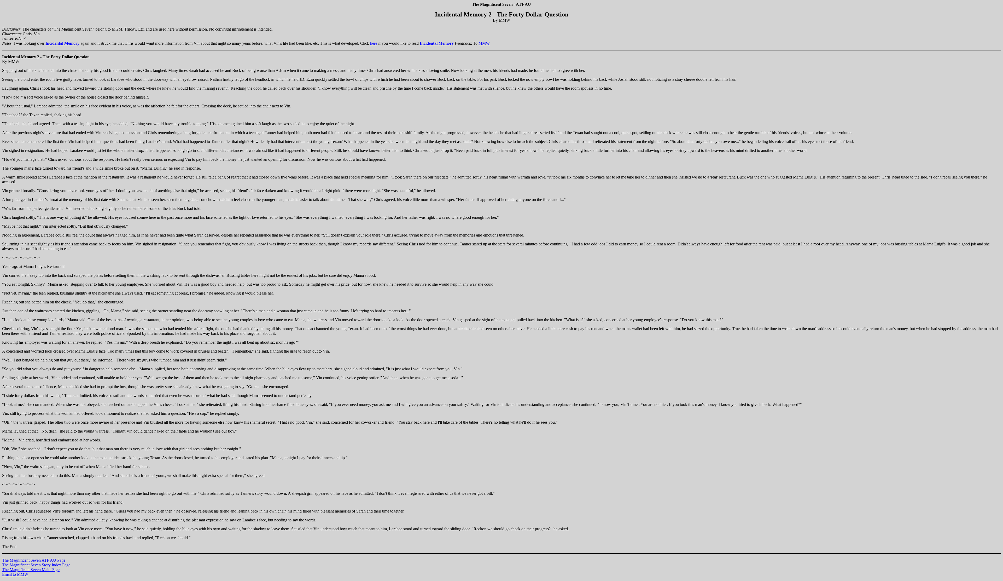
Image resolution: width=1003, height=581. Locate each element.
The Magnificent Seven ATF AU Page (33, 560)
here (373, 43)
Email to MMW (15, 574)
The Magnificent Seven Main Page (31, 569)
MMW (484, 43)
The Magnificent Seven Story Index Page (36, 565)
